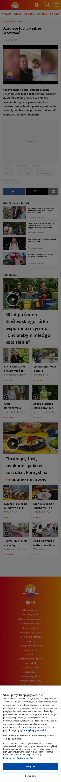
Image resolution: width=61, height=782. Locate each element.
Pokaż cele (30, 776)
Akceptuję (30, 766)
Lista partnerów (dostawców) (18, 758)
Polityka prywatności (35, 730)
